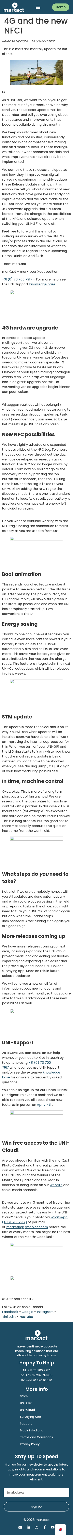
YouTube (26, 1316)
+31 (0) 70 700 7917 (17, 279)
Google (28, 1311)
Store (24, 1396)
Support (26, 1423)
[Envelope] (20, 1527)
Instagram (45, 1311)
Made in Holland (31, 1430)
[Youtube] (53, 1527)
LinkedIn (9, 1316)
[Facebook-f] (44, 1527)
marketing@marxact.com (27, 1227)
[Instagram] (36, 1527)
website (56, 1185)
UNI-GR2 (26, 1403)
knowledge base (42, 284)
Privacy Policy (30, 1444)
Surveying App (30, 1417)
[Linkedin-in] (28, 1527)
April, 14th (44, 1104)
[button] (38, 7)
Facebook (10, 1311)
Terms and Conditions (36, 1437)
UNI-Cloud (27, 1410)
